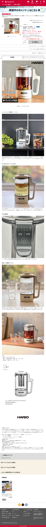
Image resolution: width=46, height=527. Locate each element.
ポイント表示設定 (15, 515)
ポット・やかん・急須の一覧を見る (37, 49)
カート (13, 511)
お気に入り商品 (5, 511)
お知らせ (25, 511)
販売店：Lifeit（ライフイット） (36, 20)
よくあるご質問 (26, 513)
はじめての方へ (26, 515)
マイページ (14, 513)
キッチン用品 (21, 6)
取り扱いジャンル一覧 (6, 515)
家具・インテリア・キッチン (12, 6)
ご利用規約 (36, 509)
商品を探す (4, 509)
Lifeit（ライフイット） (6, 457)
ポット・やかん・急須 (29, 6)
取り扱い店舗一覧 (5, 517)
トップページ (3, 6)
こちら (15, 522)
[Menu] (2, 1)
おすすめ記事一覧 (15, 509)
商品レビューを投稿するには (38, 53)
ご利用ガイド (14, 517)
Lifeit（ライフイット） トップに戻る (36, 46)
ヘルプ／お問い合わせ (27, 509)
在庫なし (4, 499)
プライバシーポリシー (38, 511)
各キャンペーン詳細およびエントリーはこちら (32, 33)
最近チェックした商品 (6, 513)
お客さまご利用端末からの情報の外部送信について (38, 514)
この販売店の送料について (37, 22)
